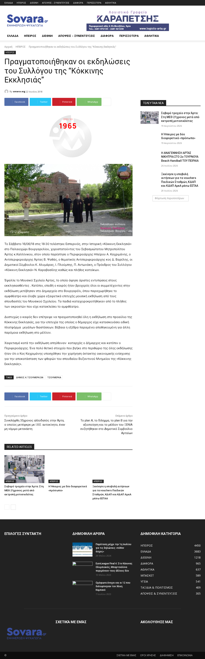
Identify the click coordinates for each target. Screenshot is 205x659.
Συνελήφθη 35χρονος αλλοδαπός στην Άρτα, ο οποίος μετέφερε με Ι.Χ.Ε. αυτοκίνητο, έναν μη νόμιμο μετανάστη (34, 425)
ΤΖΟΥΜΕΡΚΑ (54, 377)
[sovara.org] (7, 91)
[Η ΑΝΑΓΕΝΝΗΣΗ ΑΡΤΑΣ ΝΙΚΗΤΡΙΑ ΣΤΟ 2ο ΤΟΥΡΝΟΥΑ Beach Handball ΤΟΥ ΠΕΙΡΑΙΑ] (150, 157)
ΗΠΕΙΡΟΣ (21, 2)
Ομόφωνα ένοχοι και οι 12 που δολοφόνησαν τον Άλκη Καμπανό (113, 586)
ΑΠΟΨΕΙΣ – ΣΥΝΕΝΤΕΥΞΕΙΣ (55, 2)
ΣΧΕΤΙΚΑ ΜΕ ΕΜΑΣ (126, 655)
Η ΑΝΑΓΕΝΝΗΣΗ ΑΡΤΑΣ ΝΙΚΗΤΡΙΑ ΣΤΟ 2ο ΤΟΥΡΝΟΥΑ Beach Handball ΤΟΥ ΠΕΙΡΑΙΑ (180, 156)
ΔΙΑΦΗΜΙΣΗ (167, 655)
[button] (196, 36)
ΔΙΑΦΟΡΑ (78, 2)
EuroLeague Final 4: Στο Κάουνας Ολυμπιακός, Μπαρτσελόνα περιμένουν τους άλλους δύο (114, 567)
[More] (107, 102)
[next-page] (13, 507)
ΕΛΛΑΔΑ (8, 2)
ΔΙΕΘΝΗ (34, 2)
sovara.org (19, 91)
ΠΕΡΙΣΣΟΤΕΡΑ (94, 2)
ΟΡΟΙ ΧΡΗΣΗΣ (148, 655)
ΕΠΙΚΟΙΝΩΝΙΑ (185, 655)
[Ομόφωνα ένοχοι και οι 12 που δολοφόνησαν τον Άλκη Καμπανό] (82, 588)
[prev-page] (6, 507)
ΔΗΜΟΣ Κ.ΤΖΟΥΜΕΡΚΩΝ (29, 377)
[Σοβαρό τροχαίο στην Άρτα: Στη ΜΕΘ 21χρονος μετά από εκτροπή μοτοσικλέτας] (24, 469)
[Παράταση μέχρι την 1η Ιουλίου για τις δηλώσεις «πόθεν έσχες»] (82, 550)
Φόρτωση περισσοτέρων (169, 198)
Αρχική (8, 46)
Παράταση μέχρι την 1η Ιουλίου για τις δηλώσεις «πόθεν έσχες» (113, 548)
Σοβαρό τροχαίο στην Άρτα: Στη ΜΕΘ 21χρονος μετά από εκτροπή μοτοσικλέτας (24, 490)
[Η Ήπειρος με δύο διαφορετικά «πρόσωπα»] (68, 469)
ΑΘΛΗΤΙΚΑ (110, 2)
